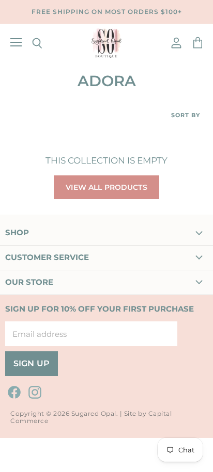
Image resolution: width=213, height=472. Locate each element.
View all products (106, 187)
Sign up (31, 363)
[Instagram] (33, 390)
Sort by (185, 115)
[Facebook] (12, 390)
